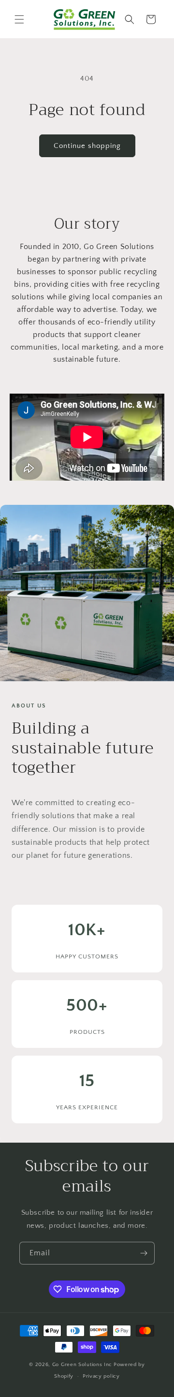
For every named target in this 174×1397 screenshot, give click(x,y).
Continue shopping (87, 146)
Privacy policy (101, 1376)
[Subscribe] (143, 1253)
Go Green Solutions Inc (82, 1365)
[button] (19, 19)
